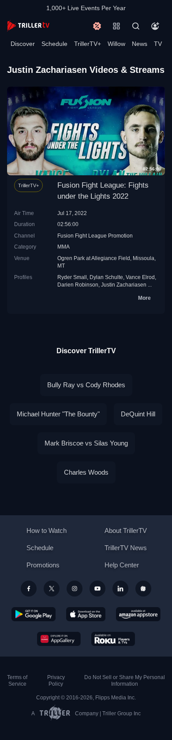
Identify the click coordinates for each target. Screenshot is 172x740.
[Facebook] (29, 589)
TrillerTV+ (87, 43)
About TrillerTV (126, 530)
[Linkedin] (120, 589)
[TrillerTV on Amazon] (138, 614)
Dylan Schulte (106, 277)
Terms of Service (17, 680)
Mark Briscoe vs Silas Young (86, 443)
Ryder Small (72, 277)
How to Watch (46, 530)
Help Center (122, 565)
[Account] (155, 26)
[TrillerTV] (28, 26)
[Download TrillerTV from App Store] (85, 614)
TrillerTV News (126, 547)
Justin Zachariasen (123, 284)
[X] (52, 589)
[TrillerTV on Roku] (113, 639)
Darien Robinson (77, 284)
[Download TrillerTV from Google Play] (33, 614)
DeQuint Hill (138, 414)
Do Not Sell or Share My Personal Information (124, 680)
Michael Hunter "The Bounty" (58, 414)
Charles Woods (86, 472)
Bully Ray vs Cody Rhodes (86, 385)
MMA (63, 246)
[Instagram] (74, 589)
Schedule (54, 43)
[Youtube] (97, 589)
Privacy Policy (56, 680)
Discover (23, 43)
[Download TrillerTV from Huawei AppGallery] (59, 639)
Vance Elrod (140, 277)
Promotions (43, 565)
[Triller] (143, 589)
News (139, 43)
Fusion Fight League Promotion (95, 235)
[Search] (136, 26)
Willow (116, 43)
